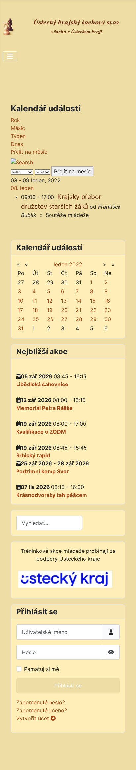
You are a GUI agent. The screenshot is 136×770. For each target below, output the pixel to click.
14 (78, 300)
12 (49, 300)
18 (35, 310)
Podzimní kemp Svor (42, 471)
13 (64, 300)
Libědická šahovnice (42, 384)
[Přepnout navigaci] (10, 56)
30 (107, 319)
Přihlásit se (68, 685)
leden (60, 264)
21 (78, 310)
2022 (75, 264)
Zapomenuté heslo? (40, 702)
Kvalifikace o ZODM (41, 431)
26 (50, 319)
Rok (15, 120)
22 (93, 310)
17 (20, 310)
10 (20, 300)
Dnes (17, 144)
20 (64, 310)
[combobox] (49, 523)
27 (64, 319)
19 (49, 310)
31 (20, 328)
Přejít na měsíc (29, 152)
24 (21, 319)
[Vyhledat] (24, 160)
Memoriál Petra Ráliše (44, 408)
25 (35, 319)
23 (107, 310)
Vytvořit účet (33, 718)
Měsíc (18, 128)
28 (79, 319)
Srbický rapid (33, 455)
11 (34, 300)
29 (93, 319)
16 (107, 300)
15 (93, 300)
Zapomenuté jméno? (41, 710)
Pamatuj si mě (41, 669)
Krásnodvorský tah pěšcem (51, 495)
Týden (18, 136)
